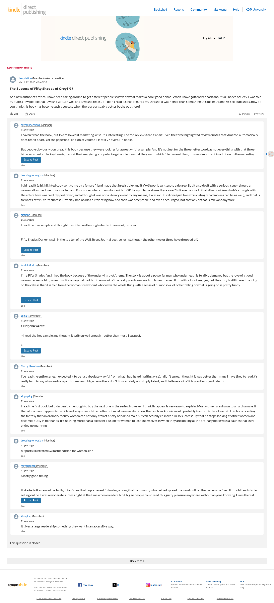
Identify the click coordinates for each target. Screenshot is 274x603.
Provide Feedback (225, 598)
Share (32, 113)
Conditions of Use (137, 598)
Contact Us (166, 598)
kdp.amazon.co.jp (196, 598)
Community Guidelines (107, 598)
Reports (179, 9)
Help (236, 9)
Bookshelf (160, 9)
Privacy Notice (78, 598)
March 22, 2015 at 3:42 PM (32, 82)
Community (199, 9)
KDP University (256, 9)
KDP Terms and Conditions (49, 598)
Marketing (219, 9)
